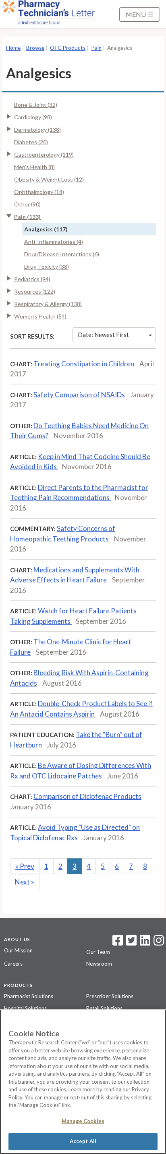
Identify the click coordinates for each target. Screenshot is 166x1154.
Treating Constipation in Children (83, 363)
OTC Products (67, 48)
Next (24, 882)
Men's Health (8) (34, 166)
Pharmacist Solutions (28, 996)
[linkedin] (145, 943)
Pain (96, 48)
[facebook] (117, 943)
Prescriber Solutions (109, 996)
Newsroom (99, 963)
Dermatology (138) (37, 129)
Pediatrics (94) (32, 279)
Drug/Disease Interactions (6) (61, 254)
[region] (83, 1081)
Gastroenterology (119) (44, 154)
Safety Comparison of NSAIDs (79, 394)
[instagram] (159, 943)
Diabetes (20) (31, 142)
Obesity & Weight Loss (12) (49, 179)
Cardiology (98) (33, 117)
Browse (35, 48)
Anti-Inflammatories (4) (53, 241)
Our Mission (18, 950)
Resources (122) (34, 291)
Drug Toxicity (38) (46, 266)
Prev (24, 866)
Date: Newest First (103, 334)
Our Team (98, 952)
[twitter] (130, 943)
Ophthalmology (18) (39, 191)
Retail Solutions (104, 1008)
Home (13, 48)
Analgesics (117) (46, 229)
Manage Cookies (83, 1121)
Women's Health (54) (40, 316)
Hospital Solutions (25, 1008)
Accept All (83, 1141)
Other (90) (27, 204)
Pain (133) (27, 216)
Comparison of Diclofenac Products (87, 796)
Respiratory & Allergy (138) (48, 303)
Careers (13, 963)
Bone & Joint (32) (35, 104)
